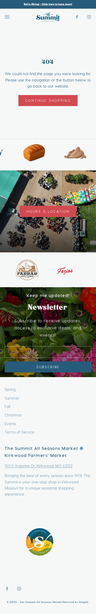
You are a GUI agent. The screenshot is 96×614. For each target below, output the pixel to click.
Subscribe (48, 367)
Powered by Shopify (76, 602)
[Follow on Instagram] (89, 17)
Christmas (13, 415)
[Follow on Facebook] (77, 17)
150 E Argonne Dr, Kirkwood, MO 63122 (38, 465)
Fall (7, 406)
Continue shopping (48, 100)
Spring (10, 389)
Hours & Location (47, 211)
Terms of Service (19, 432)
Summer (12, 398)
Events (10, 423)
